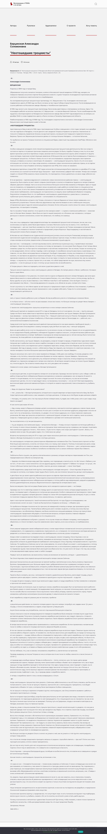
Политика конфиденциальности (50, 831)
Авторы (13, 26)
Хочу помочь (91, 26)
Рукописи (31, 26)
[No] (105, 830)
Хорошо (81, 831)
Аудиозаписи (50, 26)
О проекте (71, 26)
